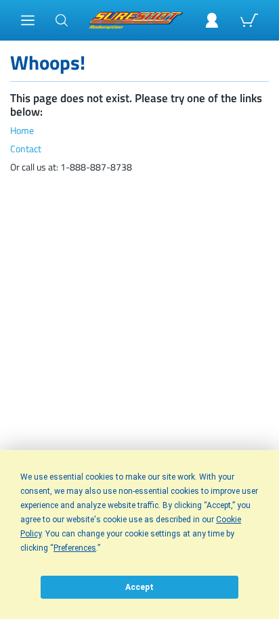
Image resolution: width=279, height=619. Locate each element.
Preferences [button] (74, 548)
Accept (139, 587)
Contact (25, 149)
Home (22, 131)
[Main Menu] (28, 20)
